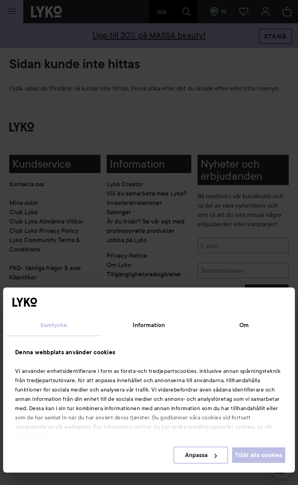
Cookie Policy (33, 436)
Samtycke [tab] (54, 325)
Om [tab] (244, 325)
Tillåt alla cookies (258, 455)
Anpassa (196, 455)
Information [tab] (149, 325)
